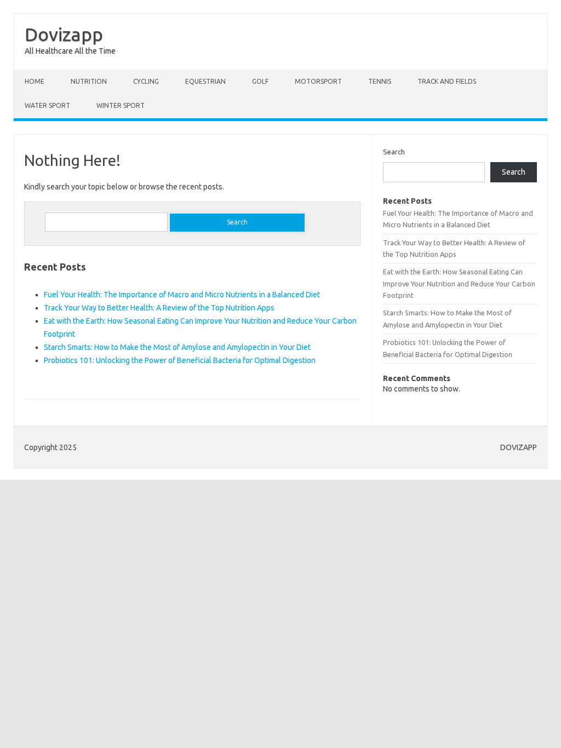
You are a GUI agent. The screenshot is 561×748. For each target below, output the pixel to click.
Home (34, 81)
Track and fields (446, 81)
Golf (260, 81)
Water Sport (47, 105)
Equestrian (205, 81)
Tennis (379, 81)
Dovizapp (64, 34)
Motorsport (318, 81)
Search (394, 152)
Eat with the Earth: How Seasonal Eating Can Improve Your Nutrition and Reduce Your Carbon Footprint (459, 283)
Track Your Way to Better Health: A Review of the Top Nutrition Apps (159, 307)
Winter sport (120, 105)
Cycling (146, 81)
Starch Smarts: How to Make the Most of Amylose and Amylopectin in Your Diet (177, 347)
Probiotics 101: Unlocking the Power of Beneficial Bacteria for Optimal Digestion (180, 360)
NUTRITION (89, 81)
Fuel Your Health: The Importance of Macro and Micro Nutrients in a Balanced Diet (182, 294)
